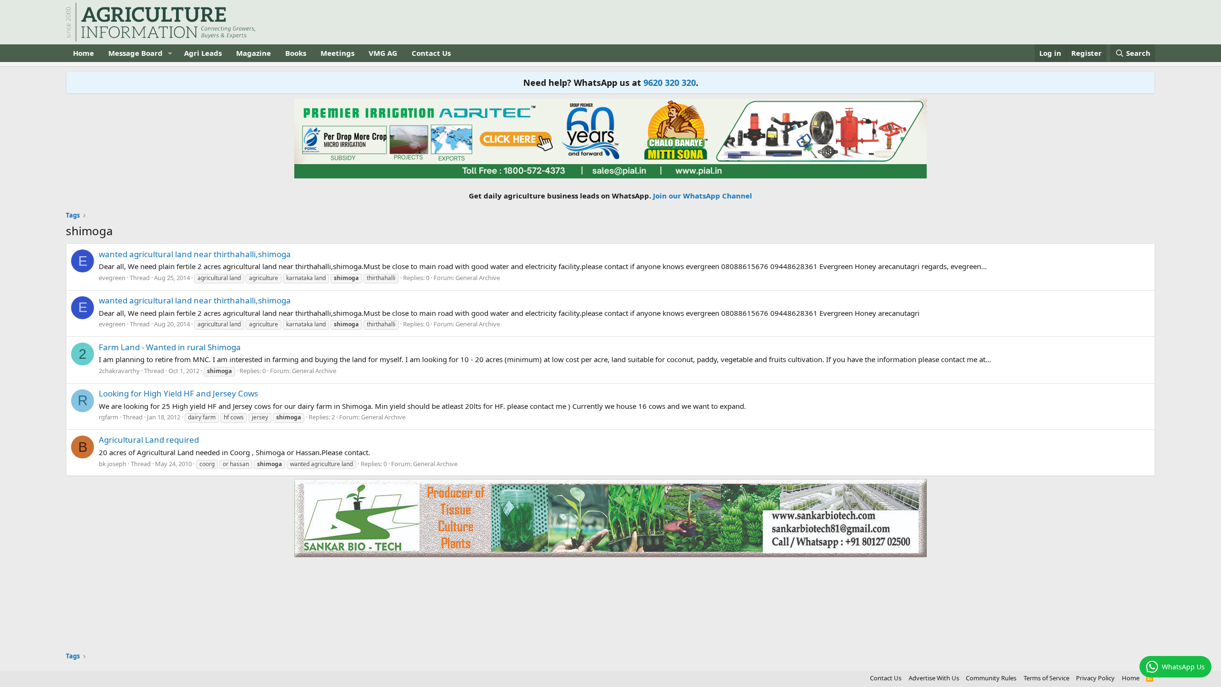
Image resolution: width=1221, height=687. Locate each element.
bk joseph (112, 463)
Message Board (135, 53)
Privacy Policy (1095, 678)
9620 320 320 (669, 82)
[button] (170, 53)
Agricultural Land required (149, 439)
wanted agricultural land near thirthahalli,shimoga (195, 254)
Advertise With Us (934, 678)
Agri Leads (203, 53)
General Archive (477, 277)
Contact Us (431, 53)
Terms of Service (1046, 678)
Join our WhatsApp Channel (702, 195)
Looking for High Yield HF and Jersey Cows (178, 393)
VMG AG (383, 53)
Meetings (337, 53)
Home (83, 53)
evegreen (112, 277)
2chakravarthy (119, 370)
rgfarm (108, 417)
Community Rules (991, 678)
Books (295, 53)
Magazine (253, 53)
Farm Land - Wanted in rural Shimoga (170, 347)
